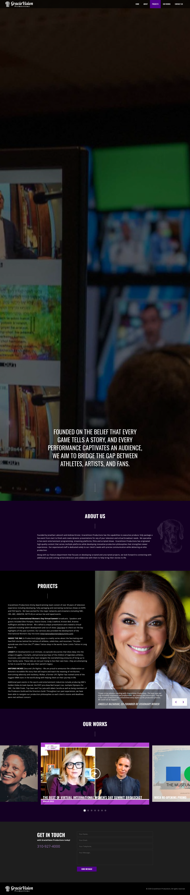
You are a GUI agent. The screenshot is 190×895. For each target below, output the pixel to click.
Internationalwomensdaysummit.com (57, 633)
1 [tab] (85, 810)
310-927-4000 (48, 846)
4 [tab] (95, 810)
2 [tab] (88, 810)
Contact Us (179, 4)
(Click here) (40, 638)
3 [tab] (91, 810)
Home (137, 4)
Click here (61, 627)
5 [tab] (98, 810)
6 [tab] (102, 810)
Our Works (167, 4)
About (145, 4)
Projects (155, 4)
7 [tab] (105, 810)
